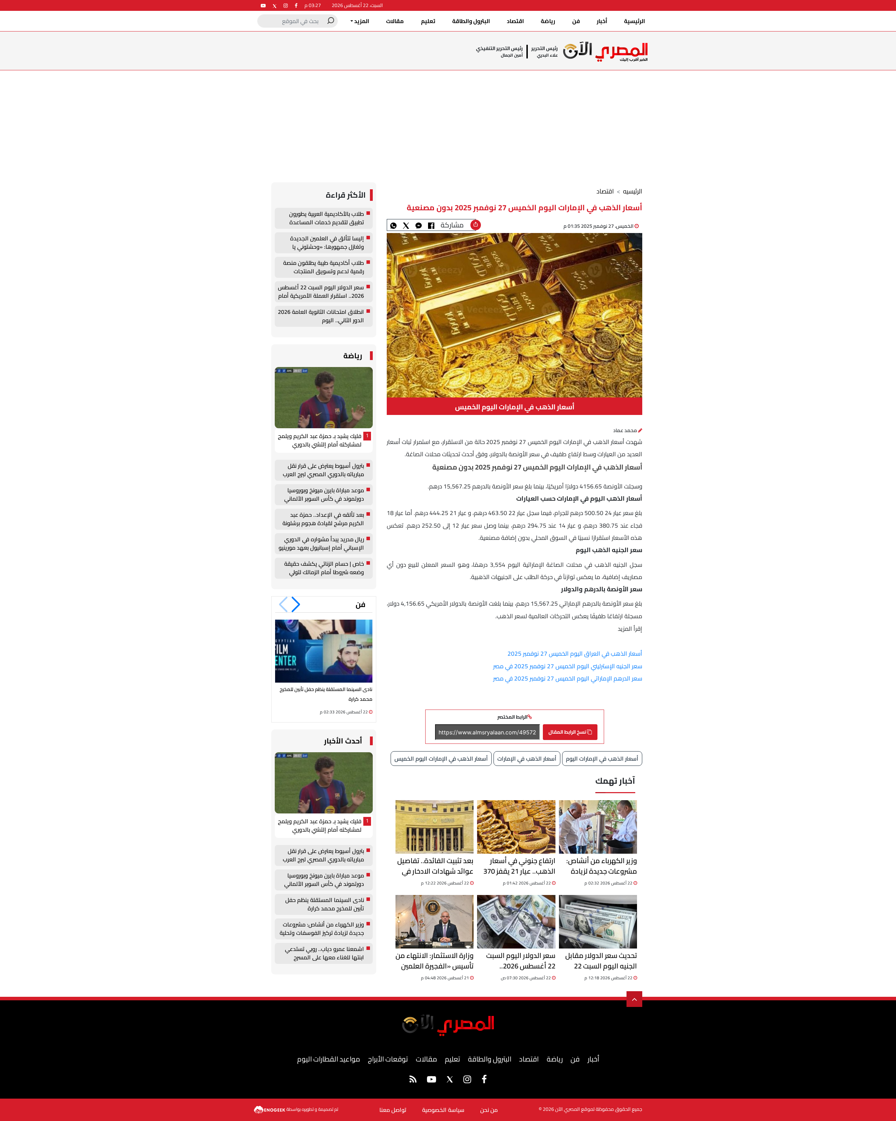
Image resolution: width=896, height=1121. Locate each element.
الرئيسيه (632, 191)
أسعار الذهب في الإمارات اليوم (602, 758)
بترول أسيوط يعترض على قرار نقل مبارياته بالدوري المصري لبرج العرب (323, 470)
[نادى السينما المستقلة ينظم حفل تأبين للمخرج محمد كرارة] (323, 651)
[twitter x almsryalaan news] (274, 5)
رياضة (548, 21)
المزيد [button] (361, 21)
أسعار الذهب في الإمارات (526, 758)
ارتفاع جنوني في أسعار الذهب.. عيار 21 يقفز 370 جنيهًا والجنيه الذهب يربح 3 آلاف (517, 865)
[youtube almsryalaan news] (263, 5)
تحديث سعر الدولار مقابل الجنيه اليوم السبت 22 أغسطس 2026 (601, 960)
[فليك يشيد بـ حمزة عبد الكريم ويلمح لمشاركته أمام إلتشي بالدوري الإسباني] (324, 397)
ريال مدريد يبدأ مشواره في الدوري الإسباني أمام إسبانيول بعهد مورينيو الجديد (321, 543)
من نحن (489, 1110)
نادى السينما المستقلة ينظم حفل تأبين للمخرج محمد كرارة (324, 904)
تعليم (428, 21)
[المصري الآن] (605, 51)
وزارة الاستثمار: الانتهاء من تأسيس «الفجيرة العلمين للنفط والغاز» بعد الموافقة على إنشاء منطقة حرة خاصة (435, 960)
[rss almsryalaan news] (413, 1080)
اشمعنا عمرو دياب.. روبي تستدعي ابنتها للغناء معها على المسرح (324, 953)
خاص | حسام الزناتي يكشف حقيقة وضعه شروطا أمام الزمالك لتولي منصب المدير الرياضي (324, 568)
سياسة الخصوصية (443, 1110)
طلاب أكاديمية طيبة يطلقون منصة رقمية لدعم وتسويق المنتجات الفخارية (323, 267)
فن (576, 21)
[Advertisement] (448, 123)
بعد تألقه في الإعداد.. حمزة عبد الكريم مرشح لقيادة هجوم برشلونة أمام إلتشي (323, 519)
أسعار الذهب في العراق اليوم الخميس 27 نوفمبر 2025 (574, 653)
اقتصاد (515, 21)
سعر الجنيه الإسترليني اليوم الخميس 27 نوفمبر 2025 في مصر (567, 666)
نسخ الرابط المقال (567, 731)
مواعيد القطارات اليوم (328, 1058)
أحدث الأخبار (343, 741)
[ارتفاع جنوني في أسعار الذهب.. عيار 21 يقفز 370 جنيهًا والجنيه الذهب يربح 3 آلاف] (516, 827)
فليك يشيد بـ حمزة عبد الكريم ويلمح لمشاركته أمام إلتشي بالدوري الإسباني (320, 440)
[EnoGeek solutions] (270, 1109)
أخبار (602, 21)
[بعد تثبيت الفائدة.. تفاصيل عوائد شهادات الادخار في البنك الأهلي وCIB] (435, 827)
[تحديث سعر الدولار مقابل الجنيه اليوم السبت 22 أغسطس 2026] (598, 922)
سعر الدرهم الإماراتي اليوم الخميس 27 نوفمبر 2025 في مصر (567, 678)
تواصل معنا (392, 1110)
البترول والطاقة (471, 21)
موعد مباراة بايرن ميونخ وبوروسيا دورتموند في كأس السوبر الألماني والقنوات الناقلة (324, 494)
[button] (296, 604)
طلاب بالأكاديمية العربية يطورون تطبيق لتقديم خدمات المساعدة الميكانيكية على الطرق (326, 218)
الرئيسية (634, 21)
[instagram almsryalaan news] (286, 5)
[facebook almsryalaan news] (296, 5)
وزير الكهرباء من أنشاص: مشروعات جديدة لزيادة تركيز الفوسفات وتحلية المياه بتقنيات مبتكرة (601, 865)
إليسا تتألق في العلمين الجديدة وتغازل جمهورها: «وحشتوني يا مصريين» (327, 243)
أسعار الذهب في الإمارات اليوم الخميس (441, 758)
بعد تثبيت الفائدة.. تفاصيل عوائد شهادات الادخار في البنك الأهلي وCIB (435, 865)
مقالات (395, 21)
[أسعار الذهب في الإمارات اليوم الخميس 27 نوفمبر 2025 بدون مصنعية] (418, 224)
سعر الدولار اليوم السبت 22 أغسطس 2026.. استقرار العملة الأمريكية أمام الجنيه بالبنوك (519, 960)
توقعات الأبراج (388, 1058)
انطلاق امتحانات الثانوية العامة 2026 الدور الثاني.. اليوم (321, 316)
